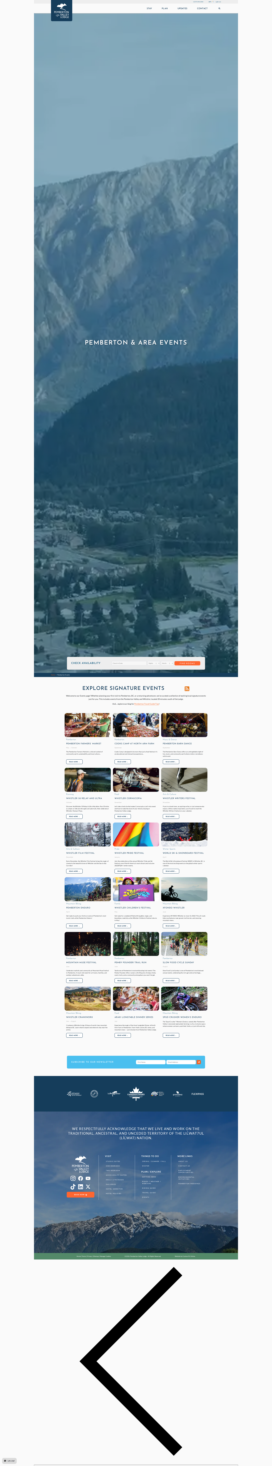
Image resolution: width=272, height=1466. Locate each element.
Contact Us (184, 1166)
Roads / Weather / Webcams (151, 1182)
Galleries (111, 1184)
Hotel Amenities (114, 1189)
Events (145, 1197)
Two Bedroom (113, 1170)
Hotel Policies (113, 1193)
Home (53, 675)
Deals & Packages (115, 1180)
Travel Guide (149, 1192)
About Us (183, 1161)
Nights (151, 663)
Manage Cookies (105, 1256)
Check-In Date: (118, 663)
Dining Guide (149, 1188)
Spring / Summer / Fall (154, 1161)
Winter (145, 1166)
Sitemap (96, 1256)
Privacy (89, 1256)
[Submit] (199, 1062)
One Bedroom (113, 1166)
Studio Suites (113, 1161)
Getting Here (149, 1177)
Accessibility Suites (116, 1175)
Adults (164, 663)
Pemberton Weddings (189, 1183)
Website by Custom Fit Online (185, 1256)
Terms (84, 1256)
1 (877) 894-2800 (198, 2)
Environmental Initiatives (186, 1178)
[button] (219, 8)
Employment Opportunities (185, 1171)
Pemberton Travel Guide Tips (146, 704)
